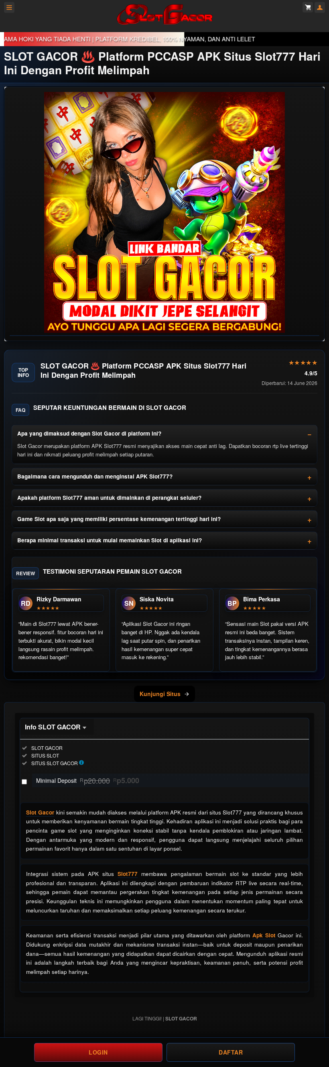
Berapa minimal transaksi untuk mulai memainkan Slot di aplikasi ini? (109, 540)
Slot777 (128, 874)
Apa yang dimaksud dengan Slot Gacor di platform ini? (89, 433)
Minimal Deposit (87, 780)
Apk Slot (265, 935)
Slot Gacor (40, 812)
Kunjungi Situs (160, 694)
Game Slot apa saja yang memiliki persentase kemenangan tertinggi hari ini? (119, 519)
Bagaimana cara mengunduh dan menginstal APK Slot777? (95, 476)
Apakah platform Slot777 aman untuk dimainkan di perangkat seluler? (109, 497)
